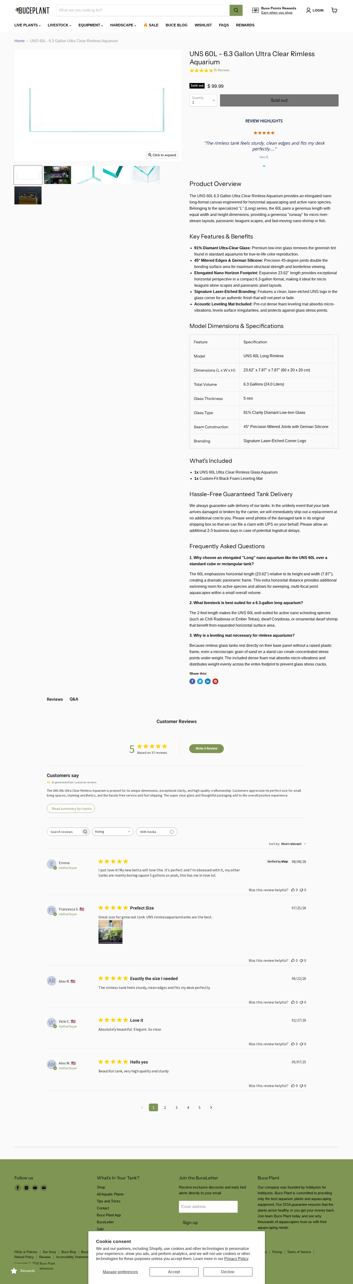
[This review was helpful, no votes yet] (293, 889)
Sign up (190, 1222)
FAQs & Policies (25, 1252)
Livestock (58, 25)
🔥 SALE (150, 25)
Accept (174, 1272)
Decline (227, 1272)
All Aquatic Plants (110, 1194)
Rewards (245, 25)
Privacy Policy (236, 1259)
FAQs (224, 25)
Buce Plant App (109, 1215)
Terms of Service (299, 1252)
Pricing (277, 1252)
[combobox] (143, 10)
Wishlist (203, 25)
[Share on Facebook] (192, 681)
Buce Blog (177, 25)
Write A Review (206, 748)
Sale (100, 1229)
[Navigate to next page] (211, 1107)
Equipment (90, 25)
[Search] (236, 10)
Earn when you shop (276, 12)
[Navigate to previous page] (141, 1107)
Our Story (49, 1252)
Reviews (45, 1257)
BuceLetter (105, 1222)
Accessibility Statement (72, 1257)
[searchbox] (64, 832)
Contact (103, 1208)
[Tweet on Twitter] (200, 681)
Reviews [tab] (55, 699)
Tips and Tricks (109, 1201)
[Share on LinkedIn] (208, 681)
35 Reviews (221, 70)
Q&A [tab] (74, 698)
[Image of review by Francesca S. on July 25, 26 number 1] (110, 932)
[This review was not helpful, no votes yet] (301, 889)
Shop (101, 1187)
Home (19, 41)
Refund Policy (24, 1257)
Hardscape (122, 25)
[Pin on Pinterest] (215, 681)
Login (318, 10)
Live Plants (26, 25)
